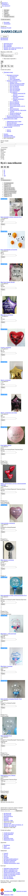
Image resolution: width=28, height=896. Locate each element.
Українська (3, 27)
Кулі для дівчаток (14, 86)
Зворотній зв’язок (8, 838)
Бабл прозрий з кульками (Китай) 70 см (11, 699)
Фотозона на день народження (15, 124)
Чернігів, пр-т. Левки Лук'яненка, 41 (13, 47)
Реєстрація (6, 22)
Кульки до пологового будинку (12, 874)
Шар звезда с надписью (7, 314)
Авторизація (7, 23)
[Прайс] (8, 167)
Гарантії (6, 13)
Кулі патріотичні (14, 108)
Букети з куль (13, 82)
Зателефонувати (8, 891)
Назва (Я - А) (7, 186)
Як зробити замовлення (10, 860)
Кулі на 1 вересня (14, 101)
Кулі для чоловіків (15, 90)
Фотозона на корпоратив (13, 125)
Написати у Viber (8, 820)
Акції (5, 846)
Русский (9, 27)
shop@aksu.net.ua (8, 43)
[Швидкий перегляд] (1, 226)
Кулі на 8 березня (14, 103)
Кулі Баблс (13, 78)
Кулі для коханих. (14, 87)
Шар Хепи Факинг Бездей (8, 282)
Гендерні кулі (13, 76)
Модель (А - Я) (7, 194)
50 (4, 173)
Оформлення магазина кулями (15, 117)
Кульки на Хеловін (15, 114)
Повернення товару (9, 840)
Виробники (7, 845)
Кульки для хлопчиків (9, 875)
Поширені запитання (9, 16)
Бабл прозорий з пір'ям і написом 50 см (11, 217)
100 (5, 175)
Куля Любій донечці (6, 445)
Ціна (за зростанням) (9, 188)
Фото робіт (6, 15)
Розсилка (6, 837)
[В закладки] (1, 230)
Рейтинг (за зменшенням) (10, 191)
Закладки (6, 835)
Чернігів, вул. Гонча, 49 (10, 49)
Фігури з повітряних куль (10, 871)
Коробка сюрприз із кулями (17, 83)
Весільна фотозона (12, 123)
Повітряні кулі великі (13, 75)
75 (4, 174)
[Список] (2, 167)
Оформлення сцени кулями (14, 121)
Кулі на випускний (15, 104)
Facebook (6, 817)
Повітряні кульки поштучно (11, 868)
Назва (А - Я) (7, 184)
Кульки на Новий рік (15, 113)
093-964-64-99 (4, 38)
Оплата (6, 11)
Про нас (6, 854)
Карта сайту (7, 848)
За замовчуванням (5, 180)
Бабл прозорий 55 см (6, 735)
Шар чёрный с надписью (7, 560)
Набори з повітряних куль (11, 869)
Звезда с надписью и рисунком (9, 412)
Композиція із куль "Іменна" (8, 775)
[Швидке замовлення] (1, 227)
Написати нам (7, 823)
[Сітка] (5, 167)
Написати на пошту (21, 891)
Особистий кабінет (5, 19)
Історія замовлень (8, 834)
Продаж (9, 131)
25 (4, 170)
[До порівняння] (1, 261)
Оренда (9, 130)
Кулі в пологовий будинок (17, 85)
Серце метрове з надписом (8, 523)
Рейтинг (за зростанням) (10, 192)
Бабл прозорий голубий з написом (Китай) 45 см (14, 595)
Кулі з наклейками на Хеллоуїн (9, 249)
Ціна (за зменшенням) (9, 189)
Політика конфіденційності (11, 859)
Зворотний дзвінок (9, 822)
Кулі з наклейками (15, 79)
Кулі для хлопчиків (15, 89)
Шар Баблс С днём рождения (8, 633)
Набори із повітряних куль (14, 80)
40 (4, 171)
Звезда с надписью (5, 380)
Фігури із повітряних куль (14, 115)
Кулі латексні (13, 92)
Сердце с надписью (6, 347)
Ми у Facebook (8, 45)
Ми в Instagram (8, 46)
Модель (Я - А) (7, 196)
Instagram (6, 819)
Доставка (6, 10)
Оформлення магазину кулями (12, 872)
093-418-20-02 (4, 39)
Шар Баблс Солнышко (6, 666)
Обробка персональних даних (12, 863)
